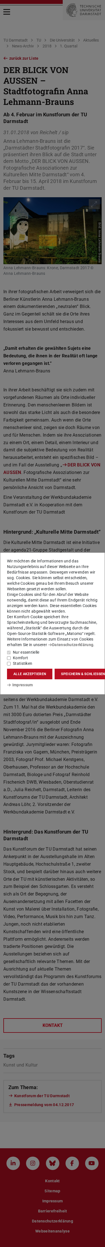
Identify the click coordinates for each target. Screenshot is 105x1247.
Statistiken (22, 663)
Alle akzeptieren (29, 674)
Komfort (20, 658)
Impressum (22, 685)
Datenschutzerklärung (72, 644)
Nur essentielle (26, 652)
